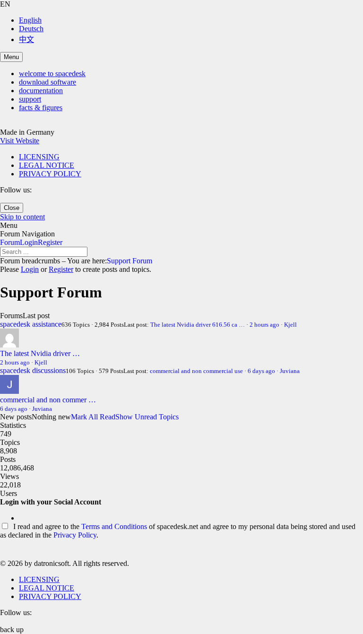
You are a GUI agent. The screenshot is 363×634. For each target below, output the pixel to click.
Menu (11, 57)
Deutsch (31, 29)
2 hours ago (264, 324)
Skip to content (22, 217)
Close (11, 207)
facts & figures (40, 108)
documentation (41, 91)
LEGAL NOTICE (46, 165)
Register (50, 242)
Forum (10, 242)
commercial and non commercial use (196, 370)
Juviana (290, 370)
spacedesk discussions (33, 370)
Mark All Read (93, 417)
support (30, 99)
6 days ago (261, 370)
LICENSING (39, 157)
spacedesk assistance (30, 324)
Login (29, 242)
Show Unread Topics (147, 417)
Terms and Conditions (114, 526)
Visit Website (19, 141)
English (30, 20)
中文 (26, 39)
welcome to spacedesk (52, 73)
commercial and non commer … (48, 400)
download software (47, 82)
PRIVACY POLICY (50, 174)
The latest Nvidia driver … (40, 353)
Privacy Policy (74, 535)
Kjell (290, 324)
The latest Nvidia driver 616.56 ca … (197, 324)
